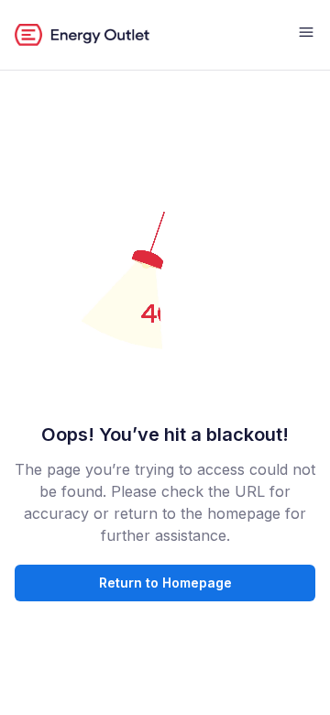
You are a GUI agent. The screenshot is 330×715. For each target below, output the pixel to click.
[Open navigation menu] (306, 35)
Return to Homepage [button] (165, 582)
